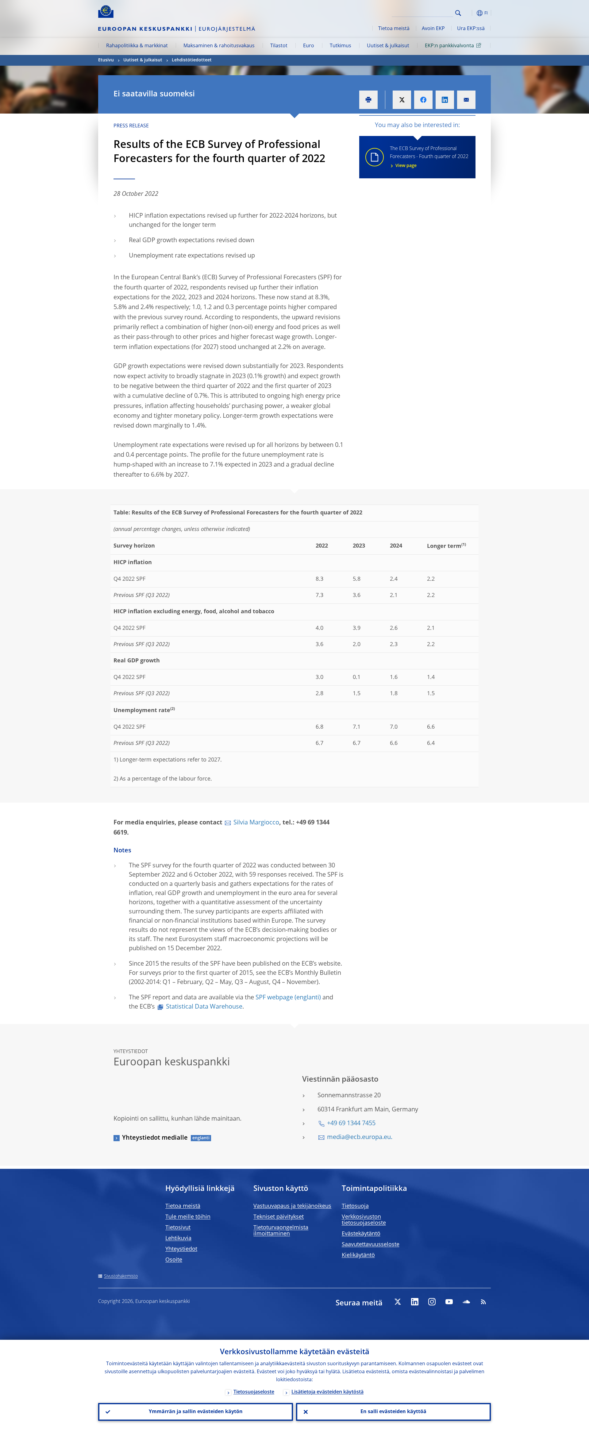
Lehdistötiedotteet (192, 60)
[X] (397, 1301)
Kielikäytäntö (358, 1255)
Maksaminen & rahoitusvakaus (219, 46)
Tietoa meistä (394, 28)
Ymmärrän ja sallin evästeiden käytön (196, 1411)
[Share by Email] (466, 100)
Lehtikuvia (178, 1238)
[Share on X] (402, 100)
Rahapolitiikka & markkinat (137, 46)
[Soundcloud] (466, 1301)
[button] (469, 13)
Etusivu (106, 60)
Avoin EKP (433, 28)
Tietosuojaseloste (253, 1392)
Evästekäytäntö (361, 1234)
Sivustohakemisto (121, 1276)
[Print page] (368, 100)
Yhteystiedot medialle (155, 1138)
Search (458, 13)
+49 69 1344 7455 (351, 1124)
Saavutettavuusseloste (370, 1244)
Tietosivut (178, 1227)
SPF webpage (274, 998)
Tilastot (278, 46)
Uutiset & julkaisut (388, 46)
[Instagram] (432, 1301)
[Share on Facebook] (423, 100)
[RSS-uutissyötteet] (483, 1301)
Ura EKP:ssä (471, 28)
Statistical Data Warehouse (204, 1007)
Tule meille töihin (187, 1217)
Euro (308, 46)
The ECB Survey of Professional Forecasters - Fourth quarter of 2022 (429, 157)
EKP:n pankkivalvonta (449, 46)
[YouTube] (449, 1301)
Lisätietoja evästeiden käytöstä (327, 1392)
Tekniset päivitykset (278, 1217)
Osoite (173, 1260)
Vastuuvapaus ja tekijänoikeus (292, 1206)
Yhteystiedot (181, 1249)
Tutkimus (340, 46)
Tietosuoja (355, 1206)
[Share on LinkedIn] (445, 100)
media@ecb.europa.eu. (359, 1137)
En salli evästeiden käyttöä (393, 1411)
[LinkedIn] (414, 1301)
